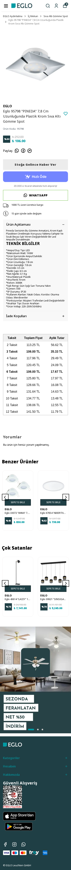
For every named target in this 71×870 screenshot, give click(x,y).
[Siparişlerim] (56, 5)
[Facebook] (5, 844)
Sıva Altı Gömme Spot (56, 16)
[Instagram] (14, 844)
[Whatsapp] (23, 844)
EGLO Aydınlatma (12, 16)
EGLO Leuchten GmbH (18, 865)
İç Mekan (33, 16)
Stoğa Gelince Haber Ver (35, 164)
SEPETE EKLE (18, 502)
